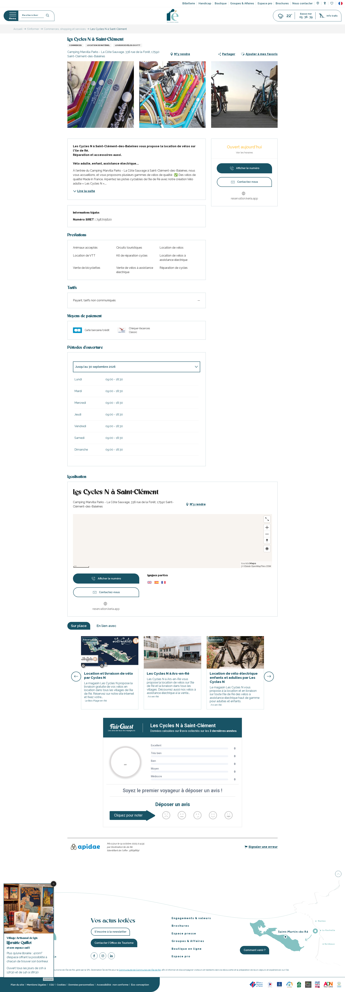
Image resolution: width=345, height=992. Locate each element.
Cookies (61, 984)
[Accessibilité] (324, 3)
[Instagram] (102, 956)
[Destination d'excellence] (270, 984)
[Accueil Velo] (299, 984)
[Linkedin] (111, 956)
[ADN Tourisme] (328, 984)
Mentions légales (36, 984)
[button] (340, 3)
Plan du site (17, 984)
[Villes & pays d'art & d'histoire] (317, 984)
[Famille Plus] (289, 984)
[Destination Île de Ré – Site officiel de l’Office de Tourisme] (172, 16)
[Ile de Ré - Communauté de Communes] (308, 984)
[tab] (133, 367)
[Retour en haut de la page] (338, 874)
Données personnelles (81, 984)
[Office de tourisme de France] (257, 984)
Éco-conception (140, 984)
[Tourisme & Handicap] (279, 984)
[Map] (317, 4)
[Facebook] (94, 956)
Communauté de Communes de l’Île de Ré (140, 970)
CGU (51, 984)
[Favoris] (332, 3)
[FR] (340, 3)
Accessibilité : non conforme (112, 984)
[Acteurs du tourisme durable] (339, 984)
